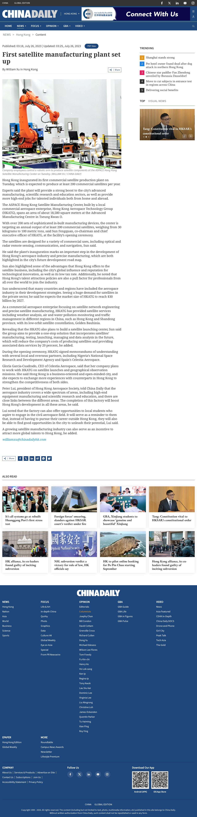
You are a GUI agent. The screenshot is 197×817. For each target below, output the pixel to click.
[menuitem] (70, 14)
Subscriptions (23, 777)
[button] (143, 137)
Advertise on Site (46, 772)
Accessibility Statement (14, 782)
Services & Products (24, 772)
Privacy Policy (36, 782)
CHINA (5, 3)
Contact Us (7, 777)
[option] (167, 124)
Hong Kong (23, 35)
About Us (7, 772)
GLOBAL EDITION (22, 3)
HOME (8, 26)
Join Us (37, 777)
